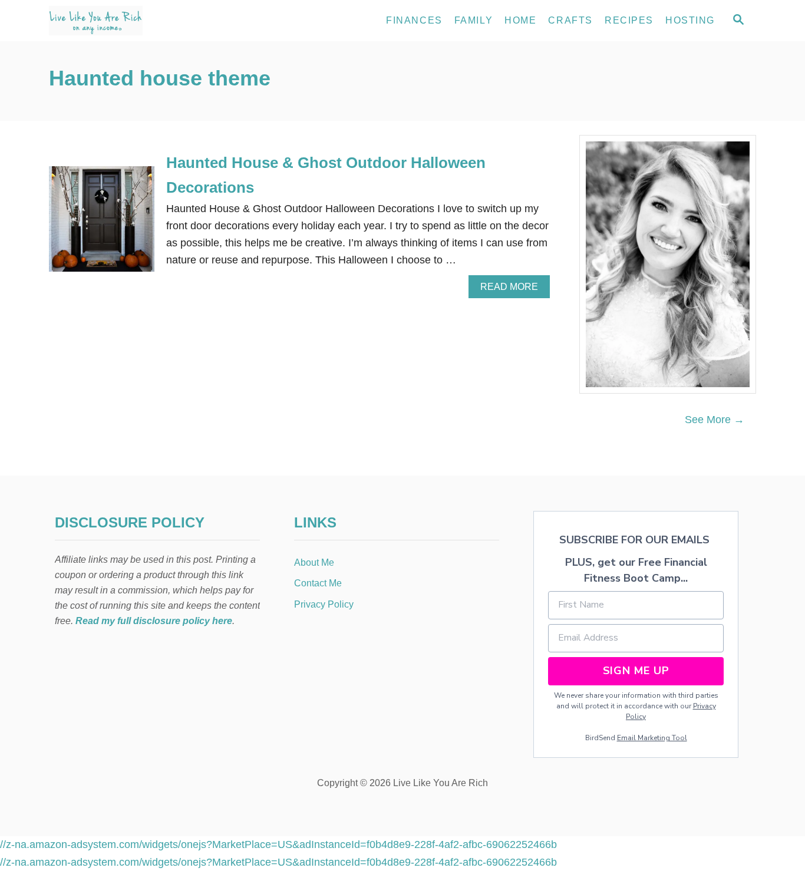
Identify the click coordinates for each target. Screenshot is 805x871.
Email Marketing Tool (652, 738)
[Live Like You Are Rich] (155, 20)
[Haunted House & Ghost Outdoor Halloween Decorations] (101, 224)
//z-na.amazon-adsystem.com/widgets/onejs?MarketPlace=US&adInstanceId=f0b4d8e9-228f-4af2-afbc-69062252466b (278, 844)
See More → (714, 419)
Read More (513, 290)
